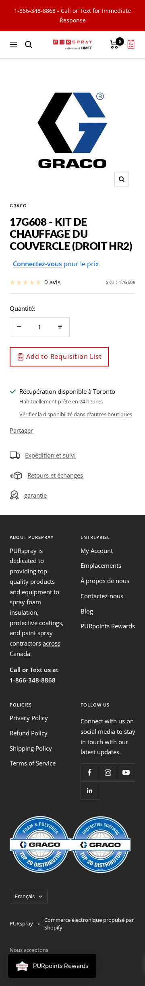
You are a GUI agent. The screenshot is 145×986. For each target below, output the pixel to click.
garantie (35, 495)
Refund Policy (29, 733)
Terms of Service (33, 763)
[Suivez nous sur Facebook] (90, 772)
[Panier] (114, 44)
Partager (21, 430)
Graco (18, 205)
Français (25, 896)
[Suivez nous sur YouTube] (126, 772)
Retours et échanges (55, 475)
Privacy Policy (29, 718)
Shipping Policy (31, 748)
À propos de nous (105, 581)
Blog (87, 611)
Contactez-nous (102, 596)
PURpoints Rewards (108, 626)
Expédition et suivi (50, 455)
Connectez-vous (37, 263)
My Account (97, 551)
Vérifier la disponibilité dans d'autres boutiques (75, 414)
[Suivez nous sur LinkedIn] (90, 791)
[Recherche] (28, 44)
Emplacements (101, 565)
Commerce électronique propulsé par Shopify (89, 923)
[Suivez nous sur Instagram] (108, 772)
